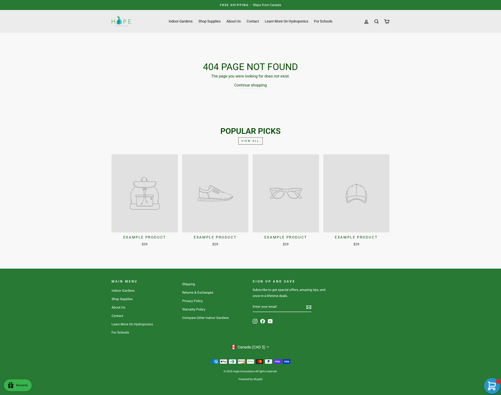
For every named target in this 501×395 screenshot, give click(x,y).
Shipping (188, 284)
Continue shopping (250, 85)
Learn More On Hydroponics (286, 21)
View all (250, 140)
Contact (253, 21)
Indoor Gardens (181, 21)
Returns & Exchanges (197, 292)
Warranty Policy (193, 309)
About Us (233, 21)
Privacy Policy (192, 301)
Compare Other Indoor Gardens (205, 318)
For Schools (323, 21)
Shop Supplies (209, 21)
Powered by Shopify (251, 379)
